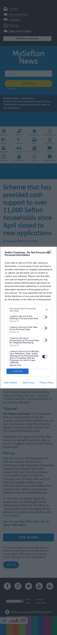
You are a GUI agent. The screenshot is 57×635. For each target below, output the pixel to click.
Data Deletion (10, 382)
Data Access (28, 382)
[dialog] (28, 318)
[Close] (51, 253)
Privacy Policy (46, 382)
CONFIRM (17, 371)
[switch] (44, 317)
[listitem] (28, 309)
